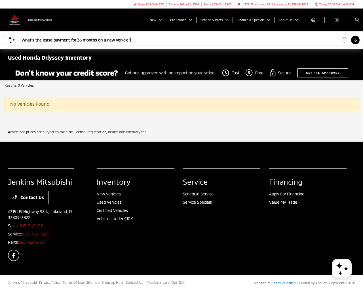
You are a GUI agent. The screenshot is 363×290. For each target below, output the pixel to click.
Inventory (113, 181)
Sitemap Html (113, 282)
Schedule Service (198, 193)
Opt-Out (178, 282)
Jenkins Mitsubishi (22, 282)
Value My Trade (283, 202)
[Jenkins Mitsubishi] (33, 19)
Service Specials (197, 202)
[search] (357, 19)
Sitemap (93, 282)
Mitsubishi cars (157, 282)
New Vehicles (109, 193)
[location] (239, 4)
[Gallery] (181, 72)
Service (195, 181)
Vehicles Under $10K (115, 218)
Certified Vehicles (112, 210)
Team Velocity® (284, 283)
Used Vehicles (109, 202)
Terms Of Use (73, 282)
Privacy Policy (49, 282)
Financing (286, 181)
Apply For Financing (286, 193)
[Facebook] (13, 255)
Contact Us (31, 197)
